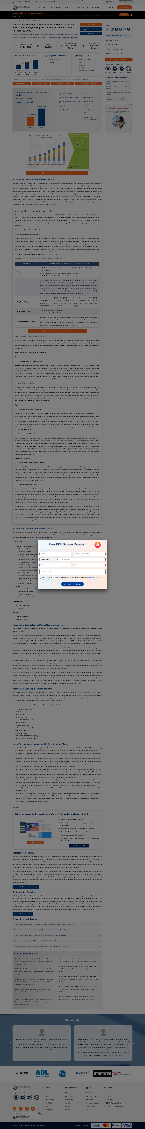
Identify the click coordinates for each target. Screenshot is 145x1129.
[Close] (105, 542)
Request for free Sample (72, 584)
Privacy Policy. (92, 577)
